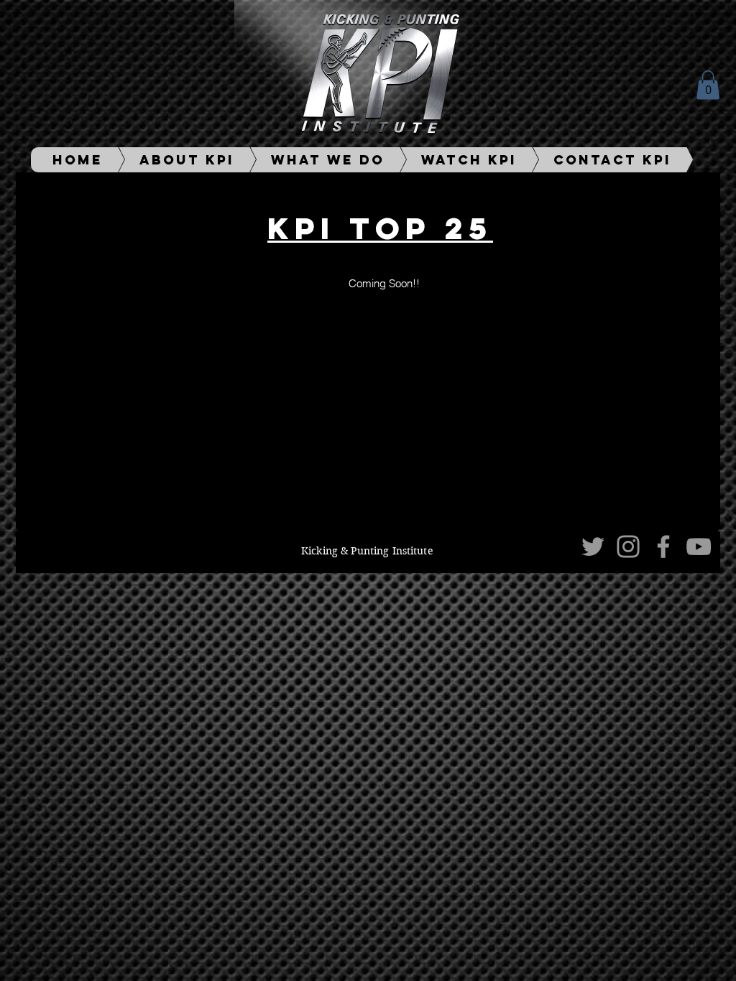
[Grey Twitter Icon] (593, 546)
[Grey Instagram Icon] (628, 546)
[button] (708, 85)
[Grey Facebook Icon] (663, 546)
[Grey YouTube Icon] (699, 546)
